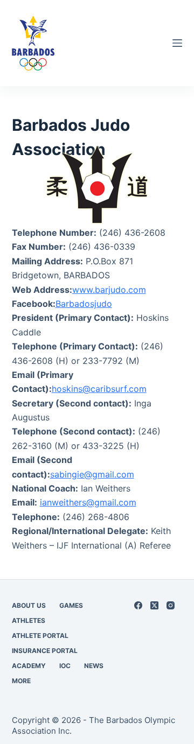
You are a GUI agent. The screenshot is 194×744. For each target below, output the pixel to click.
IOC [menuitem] (65, 666)
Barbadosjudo (84, 303)
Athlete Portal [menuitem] (40, 635)
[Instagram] (171, 605)
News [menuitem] (93, 666)
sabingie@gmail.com (92, 474)
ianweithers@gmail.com (88, 502)
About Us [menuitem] (29, 605)
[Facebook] (138, 605)
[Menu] (177, 43)
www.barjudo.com (109, 289)
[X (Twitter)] (154, 605)
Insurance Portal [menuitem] (45, 651)
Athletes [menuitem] (28, 620)
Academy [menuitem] (29, 666)
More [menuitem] (21, 681)
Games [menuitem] (71, 605)
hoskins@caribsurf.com (99, 388)
